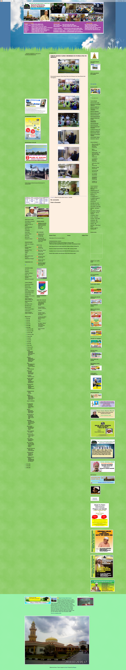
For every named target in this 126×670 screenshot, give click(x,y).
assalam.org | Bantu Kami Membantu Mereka (42, 317)
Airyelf (66, 667)
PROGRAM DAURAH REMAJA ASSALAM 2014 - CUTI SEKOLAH (42, 226)
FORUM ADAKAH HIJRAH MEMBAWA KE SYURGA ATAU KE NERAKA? (30, 459)
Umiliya (26, 289)
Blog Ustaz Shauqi (42, 250)
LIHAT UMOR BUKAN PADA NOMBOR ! (30, 439)
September (29, 334)
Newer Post (52, 235)
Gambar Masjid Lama (29, 292)
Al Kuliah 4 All (41, 238)
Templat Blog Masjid (29, 284)
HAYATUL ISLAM (95, 167)
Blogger (74, 667)
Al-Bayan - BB (93, 223)
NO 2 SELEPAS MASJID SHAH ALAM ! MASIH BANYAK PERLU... (30, 444)
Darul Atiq (27, 235)
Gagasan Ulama (28, 233)
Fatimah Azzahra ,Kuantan (28, 277)
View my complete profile (56, 613)
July (28, 338)
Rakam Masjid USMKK (29, 290)
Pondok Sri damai (28, 238)
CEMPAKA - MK (94, 199)
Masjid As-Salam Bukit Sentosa (65, 598)
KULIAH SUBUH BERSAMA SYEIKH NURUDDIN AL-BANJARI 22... (30, 380)
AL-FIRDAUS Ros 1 (94, 196)
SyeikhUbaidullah (28, 227)
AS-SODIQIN (94, 173)
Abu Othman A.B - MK (95, 204)
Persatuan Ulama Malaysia (28, 251)
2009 (27, 467)
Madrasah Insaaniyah (29, 279)
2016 (27, 320)
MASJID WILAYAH (94, 125)
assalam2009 (28, 183)
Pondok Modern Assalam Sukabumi (42, 308)
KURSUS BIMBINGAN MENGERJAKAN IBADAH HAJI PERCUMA (31, 359)
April (28, 343)
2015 (27, 322)
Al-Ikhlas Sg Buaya (29, 273)
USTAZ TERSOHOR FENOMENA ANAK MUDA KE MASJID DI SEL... (31, 353)
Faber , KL (27, 274)
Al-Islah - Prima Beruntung (94, 194)
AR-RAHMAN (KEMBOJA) (94, 178)
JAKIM (26, 252)
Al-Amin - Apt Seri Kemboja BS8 (94, 228)
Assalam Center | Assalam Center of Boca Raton (42, 313)
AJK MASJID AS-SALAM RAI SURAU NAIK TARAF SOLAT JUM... (30, 416)
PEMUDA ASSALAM (42, 223)
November (29, 330)
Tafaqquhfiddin (28, 222)
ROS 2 (93, 149)
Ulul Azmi (27, 269)
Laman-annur (27, 310)
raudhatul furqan (41, 256)
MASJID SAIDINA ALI (95, 107)
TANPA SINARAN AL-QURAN (30, 432)
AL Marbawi (27, 230)
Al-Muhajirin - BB (94, 221)
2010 (27, 465)
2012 (27, 327)
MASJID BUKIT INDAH (95, 132)
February (29, 347)
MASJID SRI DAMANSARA (93, 121)
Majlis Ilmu (27, 228)
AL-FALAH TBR (95, 170)
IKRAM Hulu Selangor (29, 258)
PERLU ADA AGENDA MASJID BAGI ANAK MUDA (30, 372)
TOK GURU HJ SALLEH (29, 221)
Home (68, 235)
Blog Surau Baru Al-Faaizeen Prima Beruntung (96, 145)
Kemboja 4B (93, 201)
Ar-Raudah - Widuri (94, 215)
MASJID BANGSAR (94, 123)
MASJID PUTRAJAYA (95, 114)
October (29, 332)
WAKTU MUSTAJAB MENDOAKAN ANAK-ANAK (30, 411)
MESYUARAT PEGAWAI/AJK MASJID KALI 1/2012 (30, 428)
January (29, 348)
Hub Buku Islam (28, 305)
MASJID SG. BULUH (95, 138)
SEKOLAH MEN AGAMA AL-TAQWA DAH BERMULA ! (30, 454)
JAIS (26, 254)
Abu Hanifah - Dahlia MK (95, 206)
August (28, 336)
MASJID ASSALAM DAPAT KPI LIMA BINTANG (31, 449)
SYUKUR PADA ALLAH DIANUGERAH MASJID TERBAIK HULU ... (30, 387)
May (28, 341)
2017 (27, 318)
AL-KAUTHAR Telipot (95, 192)
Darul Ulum (27, 237)
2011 (27, 464)
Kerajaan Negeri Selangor (28, 248)
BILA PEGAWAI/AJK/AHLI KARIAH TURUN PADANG (31, 365)
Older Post (85, 235)
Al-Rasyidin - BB (94, 220)
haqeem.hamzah (41, 259)
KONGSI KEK (40, 235)
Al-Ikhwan (27, 271)
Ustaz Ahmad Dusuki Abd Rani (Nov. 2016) (42, 240)
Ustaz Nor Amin (41, 253)
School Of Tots (41, 234)
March (28, 345)
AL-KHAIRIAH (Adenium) (94, 160)
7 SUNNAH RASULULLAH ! (30, 376)
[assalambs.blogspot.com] (91, 97)
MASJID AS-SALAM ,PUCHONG (95, 109)
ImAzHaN (40, 247)
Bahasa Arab (27, 285)
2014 (27, 323)
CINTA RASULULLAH (30, 369)
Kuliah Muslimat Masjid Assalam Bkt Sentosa (34, 182)
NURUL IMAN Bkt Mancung (94, 188)
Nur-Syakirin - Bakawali (95, 210)
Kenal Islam (27, 232)
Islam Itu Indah (28, 287)
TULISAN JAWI (28, 294)
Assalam (40, 310)
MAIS (26, 245)
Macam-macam (28, 307)
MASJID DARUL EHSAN (95, 113)
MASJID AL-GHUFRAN (95, 131)
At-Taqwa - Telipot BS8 (95, 218)
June (28, 339)
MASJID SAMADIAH (95, 111)
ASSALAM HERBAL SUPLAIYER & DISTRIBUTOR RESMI (42, 303)
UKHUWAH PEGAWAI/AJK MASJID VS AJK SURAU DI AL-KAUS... (31, 422)
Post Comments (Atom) (59, 238)
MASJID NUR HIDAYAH (95, 116)
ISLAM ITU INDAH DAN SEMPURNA (41, 264)
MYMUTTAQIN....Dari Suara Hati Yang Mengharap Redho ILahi (96, 154)
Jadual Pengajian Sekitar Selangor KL (29, 299)
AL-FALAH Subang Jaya (95, 129)
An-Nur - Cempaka (94, 216)
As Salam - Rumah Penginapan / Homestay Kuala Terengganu (42, 325)
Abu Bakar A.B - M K (95, 203)
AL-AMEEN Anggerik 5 (95, 198)
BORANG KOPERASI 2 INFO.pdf (32, 53)
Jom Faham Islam (28, 303)
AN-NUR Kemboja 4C (95, 190)
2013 (27, 325)
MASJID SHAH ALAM (95, 102)
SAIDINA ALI (94, 181)
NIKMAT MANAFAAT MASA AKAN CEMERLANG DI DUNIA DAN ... (31, 397)
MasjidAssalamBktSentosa (30, 54)
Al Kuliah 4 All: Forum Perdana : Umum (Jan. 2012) (30, 435)
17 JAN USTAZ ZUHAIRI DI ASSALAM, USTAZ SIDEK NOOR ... (30, 405)
